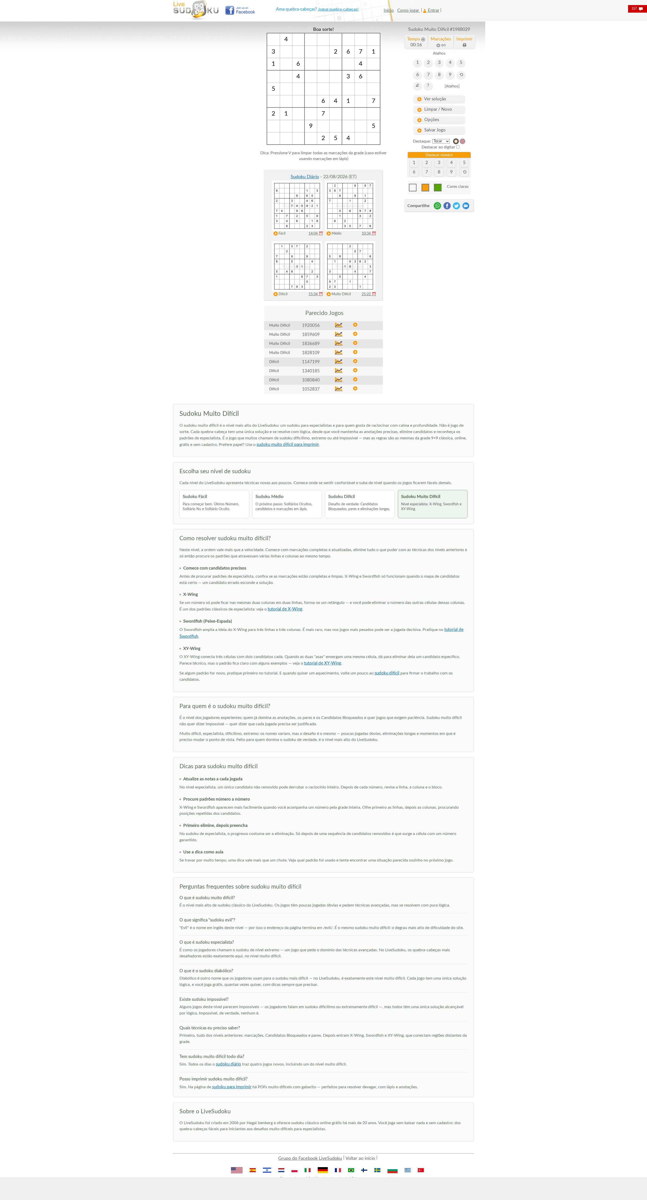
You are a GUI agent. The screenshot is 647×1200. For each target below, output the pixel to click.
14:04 (316, 233)
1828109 (311, 353)
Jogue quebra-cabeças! (338, 9)
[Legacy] (462, 141)
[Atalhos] (452, 86)
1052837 (311, 389)
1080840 (311, 380)
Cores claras (458, 187)
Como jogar (408, 10)
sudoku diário (228, 1064)
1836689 (311, 344)
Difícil (283, 294)
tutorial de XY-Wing (322, 663)
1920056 (311, 325)
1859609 (311, 334)
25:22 (369, 294)
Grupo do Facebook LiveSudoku (310, 1158)
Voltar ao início (360, 1158)
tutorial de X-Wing (285, 609)
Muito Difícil (341, 294)
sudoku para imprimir (231, 1087)
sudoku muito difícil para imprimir (288, 444)
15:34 (316, 294)
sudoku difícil (387, 673)
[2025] (456, 141)
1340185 (311, 371)
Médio (336, 233)
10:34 (369, 233)
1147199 (311, 362)
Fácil (282, 233)
